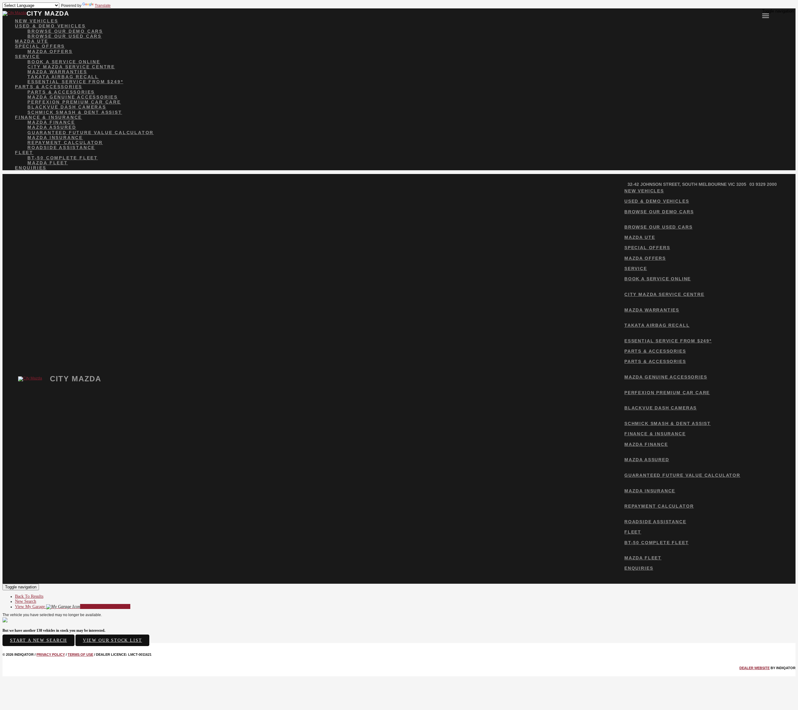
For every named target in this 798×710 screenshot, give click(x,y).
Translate (103, 5)
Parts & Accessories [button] (48, 86)
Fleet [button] (24, 152)
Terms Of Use (80, 654)
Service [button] (27, 56)
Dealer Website (754, 668)
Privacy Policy (50, 654)
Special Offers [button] (40, 46)
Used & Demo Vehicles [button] (50, 25)
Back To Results (29, 596)
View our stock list (112, 640)
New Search (25, 601)
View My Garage (72, 606)
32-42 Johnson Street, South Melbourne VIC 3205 (686, 184)
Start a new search (38, 640)
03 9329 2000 (763, 184)
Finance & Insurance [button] (48, 117)
